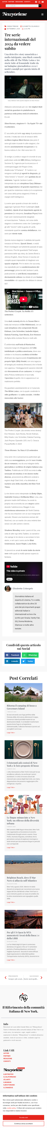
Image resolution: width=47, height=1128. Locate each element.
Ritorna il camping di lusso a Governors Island (22, 707)
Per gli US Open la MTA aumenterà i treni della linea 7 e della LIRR (23, 935)
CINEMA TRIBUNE (12, 26)
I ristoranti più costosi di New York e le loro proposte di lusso (23, 764)
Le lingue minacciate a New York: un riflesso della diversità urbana (23, 820)
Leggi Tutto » (11, 732)
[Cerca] (40, 5)
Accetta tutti (23, 1117)
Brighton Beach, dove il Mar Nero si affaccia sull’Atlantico (22, 879)
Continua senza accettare (23, 1123)
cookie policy (11, 1108)
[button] (13, 655)
